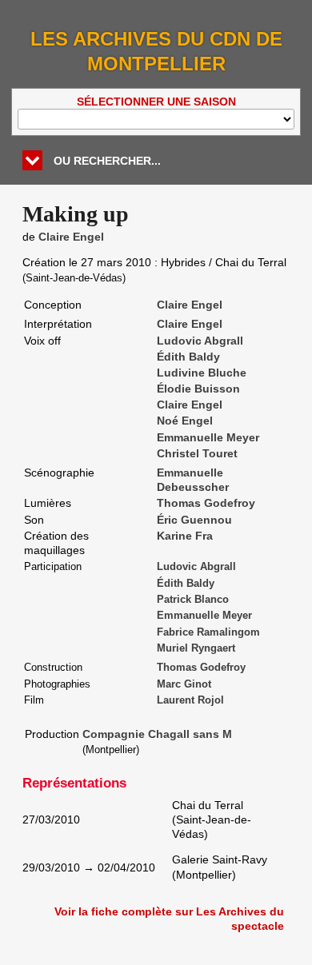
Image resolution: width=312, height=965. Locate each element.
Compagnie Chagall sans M (157, 734)
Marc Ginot (184, 684)
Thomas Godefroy (206, 502)
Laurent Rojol (190, 700)
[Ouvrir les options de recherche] (32, 160)
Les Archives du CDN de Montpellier (156, 51)
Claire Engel (71, 236)
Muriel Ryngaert (196, 648)
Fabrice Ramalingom (208, 632)
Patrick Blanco (193, 599)
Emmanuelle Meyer (208, 437)
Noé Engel (185, 420)
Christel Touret (197, 453)
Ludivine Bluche (201, 372)
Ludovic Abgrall (200, 340)
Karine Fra (185, 535)
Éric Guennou (194, 519)
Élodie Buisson (198, 388)
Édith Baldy (188, 356)
